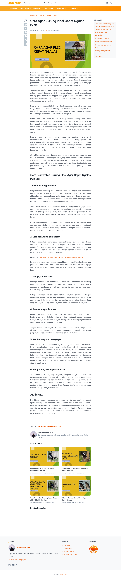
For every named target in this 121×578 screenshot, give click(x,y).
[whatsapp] (25, 32)
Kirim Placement (50, 3)
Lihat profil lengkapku (18, 560)
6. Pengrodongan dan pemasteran (102, 52)
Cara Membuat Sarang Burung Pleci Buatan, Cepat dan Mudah (61, 257)
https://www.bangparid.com (49, 426)
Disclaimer (68, 549)
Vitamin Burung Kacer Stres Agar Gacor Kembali (74, 499)
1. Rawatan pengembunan (103, 29)
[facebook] (25, 24)
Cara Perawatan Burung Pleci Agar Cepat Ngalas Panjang (105, 25)
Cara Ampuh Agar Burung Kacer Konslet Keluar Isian (42, 469)
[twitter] (25, 28)
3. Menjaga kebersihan (102, 38)
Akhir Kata (98, 56)
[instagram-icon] (10, 565)
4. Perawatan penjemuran (103, 42)
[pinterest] (25, 40)
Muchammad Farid (23, 547)
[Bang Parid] (15, 2)
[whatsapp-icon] (17, 565)
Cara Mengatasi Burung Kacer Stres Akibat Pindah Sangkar (43, 499)
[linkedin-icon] (13, 565)
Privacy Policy (69, 551)
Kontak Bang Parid (70, 554)
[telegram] (25, 36)
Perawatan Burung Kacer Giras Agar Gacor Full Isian (75, 469)
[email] (25, 44)
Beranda (27, 3)
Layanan (36, 3)
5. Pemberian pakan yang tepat (103, 46)
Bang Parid (63, 574)
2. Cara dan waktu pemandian (101, 34)
